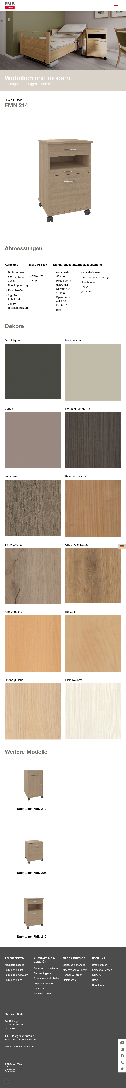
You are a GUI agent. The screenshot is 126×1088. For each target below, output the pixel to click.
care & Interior (74, 958)
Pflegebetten (14, 958)
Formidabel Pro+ (14, 979)
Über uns (98, 958)
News (95, 979)
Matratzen (39, 988)
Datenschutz (10, 1071)
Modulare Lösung (14, 964)
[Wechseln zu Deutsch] (122, 546)
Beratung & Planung (74, 964)
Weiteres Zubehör (44, 993)
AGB (7, 1066)
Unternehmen (99, 964)
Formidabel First (14, 969)
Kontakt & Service (102, 969)
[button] (7, 1081)
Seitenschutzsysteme (46, 968)
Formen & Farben (72, 974)
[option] (63, 51)
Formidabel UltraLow (16, 974)
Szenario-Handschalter (47, 978)
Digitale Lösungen (44, 983)
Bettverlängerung (43, 973)
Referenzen (69, 979)
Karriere (96, 974)
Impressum (10, 1069)
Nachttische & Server (75, 969)
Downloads (98, 984)
